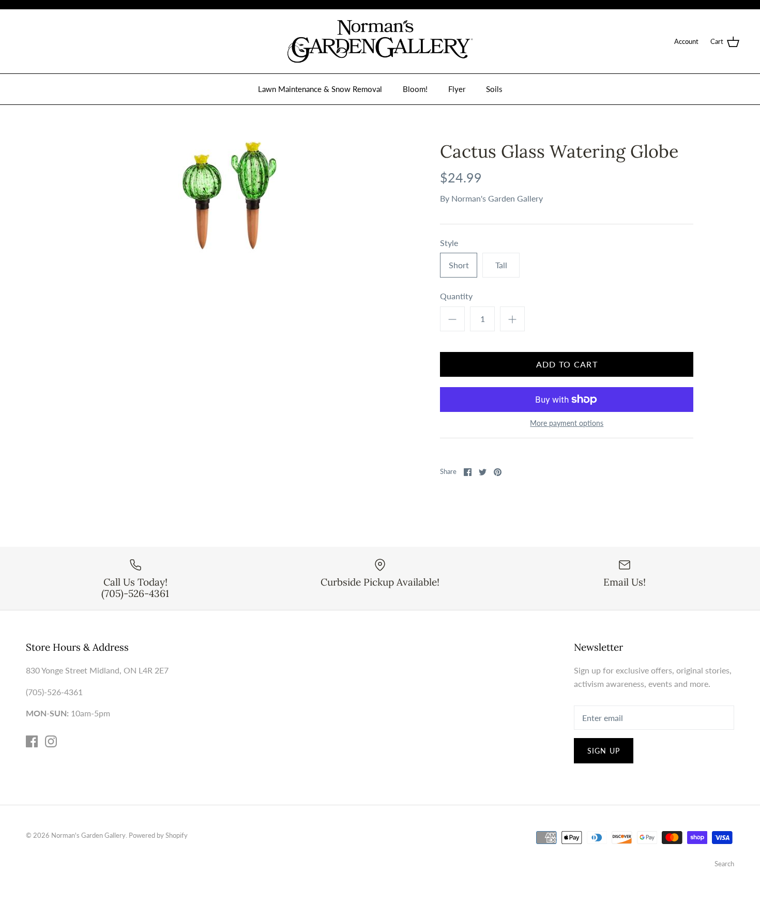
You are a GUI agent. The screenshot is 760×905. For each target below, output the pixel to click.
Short (459, 265)
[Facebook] (32, 741)
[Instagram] (51, 741)
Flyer (456, 89)
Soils (494, 89)
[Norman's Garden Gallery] (380, 41)
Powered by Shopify (158, 835)
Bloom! (415, 89)
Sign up (603, 750)
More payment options (566, 423)
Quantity (456, 296)
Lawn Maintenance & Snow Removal (320, 89)
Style (449, 243)
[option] (228, 199)
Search (724, 864)
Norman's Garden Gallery (497, 198)
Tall (501, 265)
